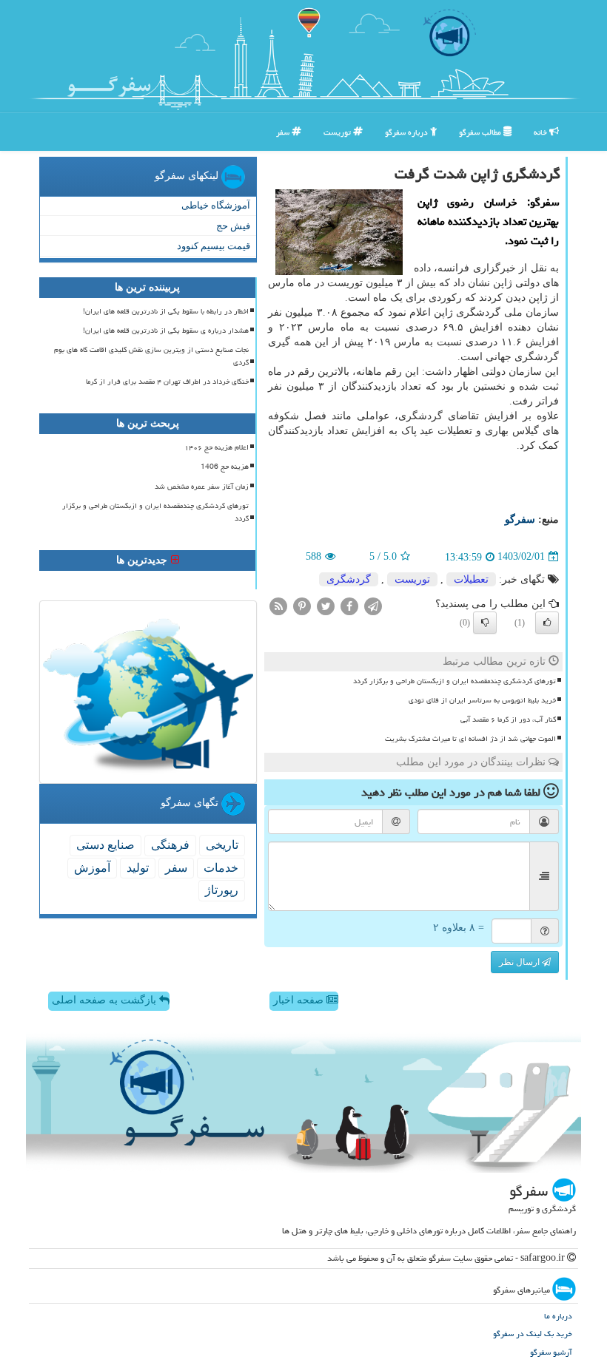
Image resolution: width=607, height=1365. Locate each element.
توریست (338, 132)
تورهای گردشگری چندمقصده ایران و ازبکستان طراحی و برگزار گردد (454, 681)
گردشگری (348, 579)
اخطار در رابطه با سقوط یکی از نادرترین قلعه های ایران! (166, 311)
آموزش (92, 867)
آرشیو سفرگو (551, 1352)
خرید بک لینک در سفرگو (532, 1333)
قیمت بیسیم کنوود (213, 245)
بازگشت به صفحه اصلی (105, 1000)
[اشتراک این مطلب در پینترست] (302, 605)
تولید (138, 867)
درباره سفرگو (407, 132)
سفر (284, 132)
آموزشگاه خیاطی (215, 205)
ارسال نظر (520, 962)
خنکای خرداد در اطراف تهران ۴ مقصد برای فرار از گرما (167, 381)
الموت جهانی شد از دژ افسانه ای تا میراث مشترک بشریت (470, 738)
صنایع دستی (105, 845)
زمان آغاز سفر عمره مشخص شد (202, 486)
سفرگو (520, 519)
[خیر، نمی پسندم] (485, 623)
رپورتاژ (221, 890)
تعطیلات (471, 579)
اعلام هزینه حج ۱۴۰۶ (216, 447)
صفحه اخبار (299, 1000)
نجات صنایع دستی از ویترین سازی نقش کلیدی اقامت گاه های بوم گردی (151, 356)
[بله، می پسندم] (547, 623)
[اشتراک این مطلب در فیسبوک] (349, 605)
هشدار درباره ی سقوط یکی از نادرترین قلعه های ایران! (166, 330)
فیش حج (233, 225)
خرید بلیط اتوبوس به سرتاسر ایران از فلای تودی (482, 700)
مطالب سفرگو (481, 132)
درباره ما (558, 1316)
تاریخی (222, 845)
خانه (541, 132)
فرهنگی (170, 845)
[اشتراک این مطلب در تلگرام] (373, 605)
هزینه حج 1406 (225, 466)
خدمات (221, 867)
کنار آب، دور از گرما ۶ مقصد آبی (508, 719)
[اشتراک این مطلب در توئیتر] (325, 605)
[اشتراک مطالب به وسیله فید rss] (278, 605)
